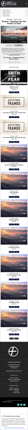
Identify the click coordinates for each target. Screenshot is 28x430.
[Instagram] (21, 405)
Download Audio (16, 55)
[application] (14, 42)
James (11, 53)
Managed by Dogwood (7, 401)
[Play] (2, 42)
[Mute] (21, 42)
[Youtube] (24, 405)
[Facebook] (18, 405)
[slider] (24, 42)
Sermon (10, 45)
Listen (19, 45)
